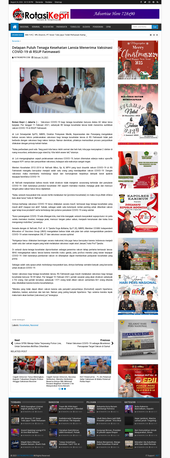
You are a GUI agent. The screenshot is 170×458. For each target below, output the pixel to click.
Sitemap (58, 2)
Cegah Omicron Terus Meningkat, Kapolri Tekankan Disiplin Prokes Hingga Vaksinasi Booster (28, 379)
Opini (108, 27)
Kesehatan (48, 27)
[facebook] (141, 2)
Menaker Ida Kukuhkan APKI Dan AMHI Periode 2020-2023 (145, 444)
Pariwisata (61, 27)
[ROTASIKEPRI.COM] (15, 26)
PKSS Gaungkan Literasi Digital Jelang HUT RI (32, 407)
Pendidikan (98, 27)
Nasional (24, 27)
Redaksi (48, 2)
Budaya (86, 27)
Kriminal (36, 27)
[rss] (157, 2)
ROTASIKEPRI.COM (25, 456)
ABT (157, 456)
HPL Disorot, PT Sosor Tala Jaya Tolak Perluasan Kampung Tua (64, 35)
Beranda (39, 2)
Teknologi (75, 27)
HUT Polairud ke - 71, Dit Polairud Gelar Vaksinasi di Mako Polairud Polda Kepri (95, 379)
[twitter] (145, 2)
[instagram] (149, 2)
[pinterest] (153, 2)
